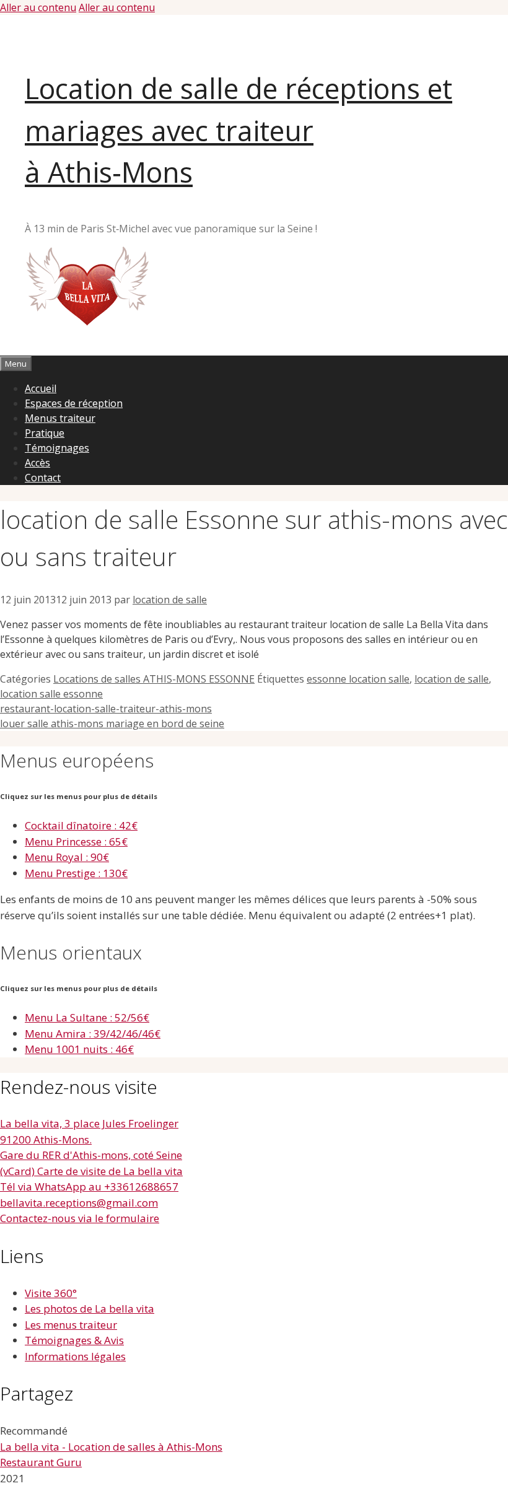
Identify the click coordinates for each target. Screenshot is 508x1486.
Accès (37, 463)
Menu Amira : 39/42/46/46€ (92, 1033)
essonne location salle (358, 679)
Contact (43, 477)
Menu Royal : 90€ (67, 857)
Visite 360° (51, 1293)
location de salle (451, 679)
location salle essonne (51, 694)
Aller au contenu (38, 7)
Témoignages (57, 448)
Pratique (44, 433)
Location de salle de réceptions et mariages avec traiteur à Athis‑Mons (238, 130)
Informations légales (75, 1356)
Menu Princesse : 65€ (76, 841)
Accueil (40, 388)
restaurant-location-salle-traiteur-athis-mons (106, 708)
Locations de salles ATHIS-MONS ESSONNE (154, 679)
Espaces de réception (74, 403)
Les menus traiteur (71, 1325)
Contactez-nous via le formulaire (79, 1218)
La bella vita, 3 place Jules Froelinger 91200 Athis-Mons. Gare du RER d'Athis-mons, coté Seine (91, 1139)
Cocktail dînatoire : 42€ (81, 825)
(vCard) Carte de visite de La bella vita (91, 1171)
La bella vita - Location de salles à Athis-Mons (111, 1447)
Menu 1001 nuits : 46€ (79, 1049)
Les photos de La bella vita (89, 1308)
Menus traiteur (60, 418)
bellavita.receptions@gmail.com (79, 1202)
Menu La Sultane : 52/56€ (87, 1017)
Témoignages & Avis (74, 1340)
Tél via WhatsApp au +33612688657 (89, 1186)
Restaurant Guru (41, 1462)
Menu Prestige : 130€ (76, 873)
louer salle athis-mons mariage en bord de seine (112, 723)
